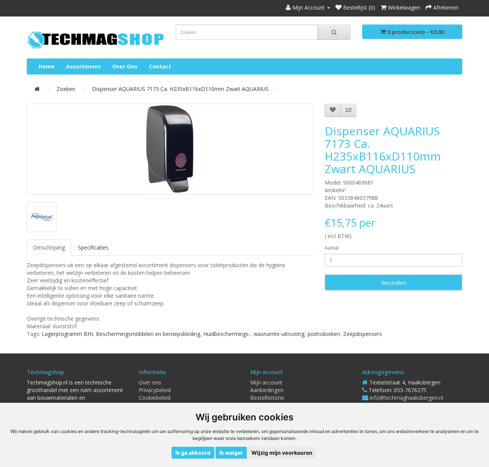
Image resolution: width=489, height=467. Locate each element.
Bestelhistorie (267, 397)
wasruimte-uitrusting (279, 333)
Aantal (331, 248)
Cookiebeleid (154, 397)
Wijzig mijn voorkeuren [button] (282, 452)
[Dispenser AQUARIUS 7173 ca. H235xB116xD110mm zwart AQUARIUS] (170, 149)
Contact (160, 66)
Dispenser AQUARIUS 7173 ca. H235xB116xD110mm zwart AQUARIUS (180, 88)
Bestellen (393, 282)
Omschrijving (49, 247)
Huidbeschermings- (227, 333)
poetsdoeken (324, 333)
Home (47, 66)
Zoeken (66, 88)
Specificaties (93, 247)
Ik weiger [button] (231, 452)
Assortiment (83, 66)
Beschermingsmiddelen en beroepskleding (148, 333)
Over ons (125, 66)
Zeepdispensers (362, 333)
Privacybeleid (155, 390)
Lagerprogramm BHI (67, 333)
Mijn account (266, 382)
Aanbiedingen (266, 390)
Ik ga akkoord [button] (192, 452)
